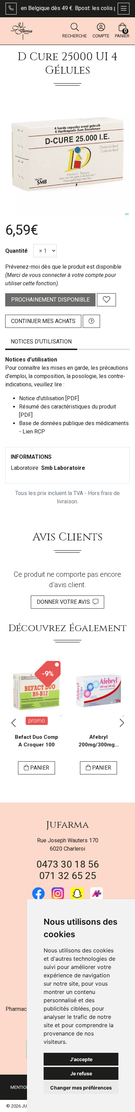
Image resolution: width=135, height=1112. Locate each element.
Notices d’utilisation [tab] (41, 341)
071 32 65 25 (67, 875)
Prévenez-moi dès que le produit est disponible (63, 266)
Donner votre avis (65, 602)
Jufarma (67, 824)
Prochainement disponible (50, 299)
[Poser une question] (91, 321)
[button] (13, 722)
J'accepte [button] (81, 1059)
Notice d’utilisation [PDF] (49, 398)
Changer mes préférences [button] (81, 1088)
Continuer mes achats (43, 321)
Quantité (16, 251)
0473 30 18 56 (67, 864)
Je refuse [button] (81, 1073)
